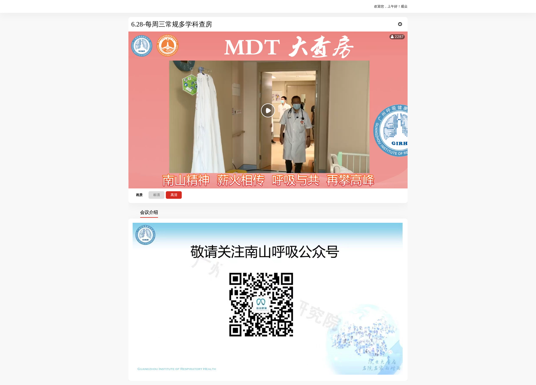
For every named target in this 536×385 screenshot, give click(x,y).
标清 (156, 195)
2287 (398, 37)
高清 (174, 195)
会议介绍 (149, 212)
